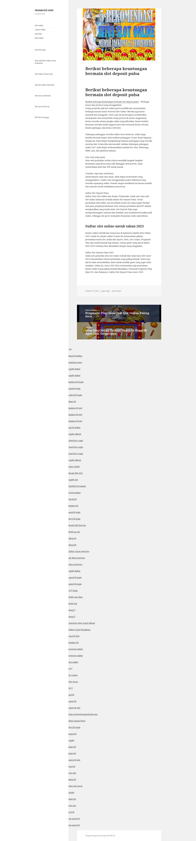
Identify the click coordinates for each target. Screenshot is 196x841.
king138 (72, 779)
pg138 (71, 694)
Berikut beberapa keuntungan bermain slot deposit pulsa (112, 101)
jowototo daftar (75, 649)
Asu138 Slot (73, 636)
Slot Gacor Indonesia (43, 96)
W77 (70, 688)
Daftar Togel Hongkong (79, 629)
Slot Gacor (117, 291)
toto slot (72, 773)
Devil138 (72, 499)
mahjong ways (75, 362)
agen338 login (75, 577)
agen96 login (74, 388)
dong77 (71, 610)
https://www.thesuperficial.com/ (83, 714)
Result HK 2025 (75, 473)
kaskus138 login (76, 382)
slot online (73, 662)
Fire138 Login (40, 50)
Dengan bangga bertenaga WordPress (100, 835)
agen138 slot (74, 708)
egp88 (71, 740)
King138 (72, 538)
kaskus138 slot (75, 408)
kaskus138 (73, 505)
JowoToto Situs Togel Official (81, 623)
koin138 (72, 747)
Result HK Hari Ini (77, 525)
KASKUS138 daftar (77, 486)
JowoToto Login (75, 440)
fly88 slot (72, 603)
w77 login (73, 590)
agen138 (72, 701)
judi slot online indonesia (44, 85)
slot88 (71, 792)
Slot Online (39, 25)
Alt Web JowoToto (76, 558)
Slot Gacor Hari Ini (42, 106)
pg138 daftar (74, 427)
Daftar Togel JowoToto (78, 551)
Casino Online (40, 30)
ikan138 (72, 401)
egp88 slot (73, 479)
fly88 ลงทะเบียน (75, 597)
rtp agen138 (74, 818)
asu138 (71, 766)
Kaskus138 (73, 642)
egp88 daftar (74, 369)
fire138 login (74, 519)
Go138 (71, 812)
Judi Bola (38, 34)
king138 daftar (75, 356)
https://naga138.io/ (76, 721)
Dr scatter (73, 675)
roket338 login (75, 395)
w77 (70, 668)
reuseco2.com (44, 10)
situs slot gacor (75, 786)
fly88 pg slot (74, 532)
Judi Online (39, 38)
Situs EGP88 (74, 466)
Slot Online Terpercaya (44, 74)
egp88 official (74, 434)
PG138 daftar (74, 492)
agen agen (106, 291)
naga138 (72, 734)
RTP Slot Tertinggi (42, 117)
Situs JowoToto (75, 564)
